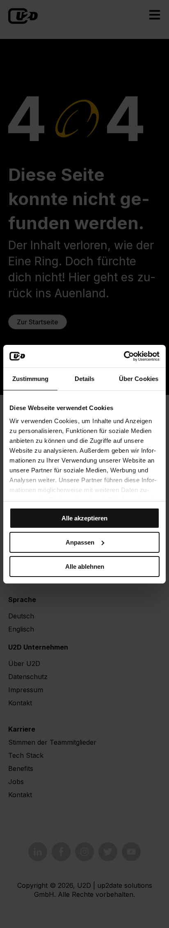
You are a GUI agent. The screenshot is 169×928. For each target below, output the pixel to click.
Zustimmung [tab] (30, 378)
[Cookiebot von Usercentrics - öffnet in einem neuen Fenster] (124, 356)
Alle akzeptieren (84, 518)
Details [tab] (85, 378)
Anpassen (80, 542)
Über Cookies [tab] (138, 378)
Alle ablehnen (84, 566)
